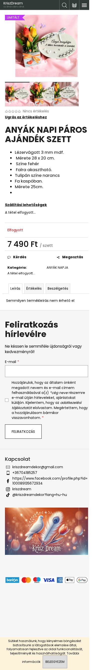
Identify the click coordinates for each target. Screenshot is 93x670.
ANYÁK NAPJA (57, 267)
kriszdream (21, 489)
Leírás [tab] (15, 288)
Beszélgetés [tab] (58, 288)
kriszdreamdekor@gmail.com (37, 466)
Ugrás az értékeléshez (26, 117)
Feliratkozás (23, 431)
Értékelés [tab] (34, 288)
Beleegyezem (54, 662)
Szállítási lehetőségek (26, 204)
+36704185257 (24, 472)
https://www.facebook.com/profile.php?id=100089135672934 (50, 481)
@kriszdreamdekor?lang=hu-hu (39, 494)
